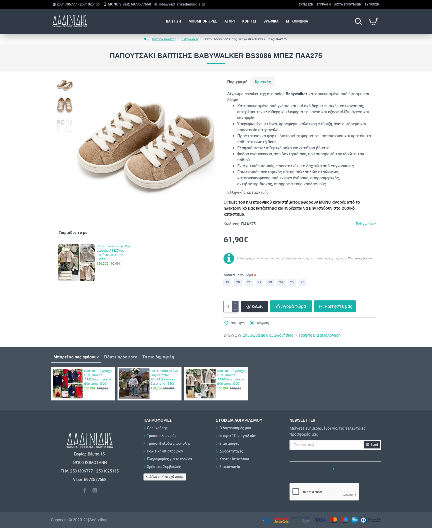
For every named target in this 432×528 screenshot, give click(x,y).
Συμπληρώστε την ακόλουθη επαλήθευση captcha (307, 474)
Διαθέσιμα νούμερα (238, 275)
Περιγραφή (237, 82)
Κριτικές (263, 82)
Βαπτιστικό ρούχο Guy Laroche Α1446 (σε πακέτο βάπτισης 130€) (231, 377)
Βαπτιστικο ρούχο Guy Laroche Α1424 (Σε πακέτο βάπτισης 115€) (164, 377)
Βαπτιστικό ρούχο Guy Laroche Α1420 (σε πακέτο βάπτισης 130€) (98, 377)
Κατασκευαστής (164, 39)
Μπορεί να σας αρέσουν (76, 357)
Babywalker (190, 39)
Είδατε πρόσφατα (120, 357)
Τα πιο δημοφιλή (158, 357)
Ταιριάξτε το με (73, 232)
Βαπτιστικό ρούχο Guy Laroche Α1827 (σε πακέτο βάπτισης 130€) (113, 252)
